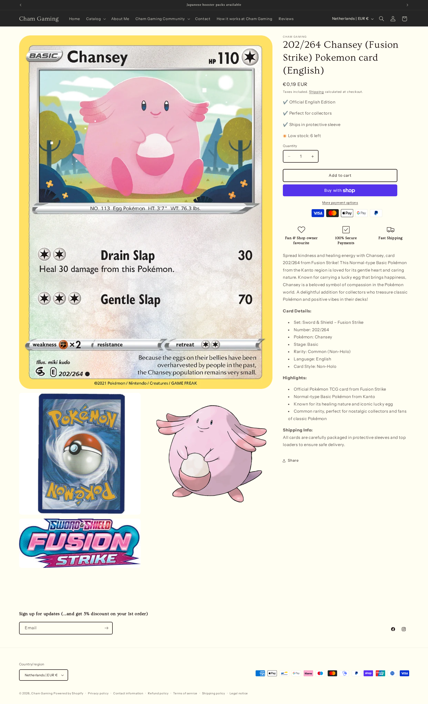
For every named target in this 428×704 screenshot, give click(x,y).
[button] (95, 18)
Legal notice (239, 693)
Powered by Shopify (68, 693)
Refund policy (158, 693)
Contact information (128, 693)
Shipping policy (213, 693)
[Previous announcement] (20, 5)
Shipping (316, 92)
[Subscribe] (106, 628)
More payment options (340, 202)
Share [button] (293, 460)
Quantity (290, 146)
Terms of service (185, 693)
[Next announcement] (407, 5)
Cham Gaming (42, 693)
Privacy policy (98, 693)
